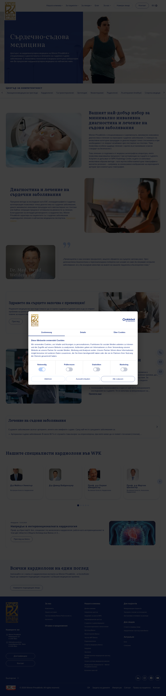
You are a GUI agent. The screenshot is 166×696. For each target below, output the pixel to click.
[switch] (69, 369)
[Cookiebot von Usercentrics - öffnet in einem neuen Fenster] (124, 320)
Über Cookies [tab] (119, 332)
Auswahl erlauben (83, 379)
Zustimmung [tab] (46, 332)
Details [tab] (83, 332)
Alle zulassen (118, 379)
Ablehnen (48, 379)
